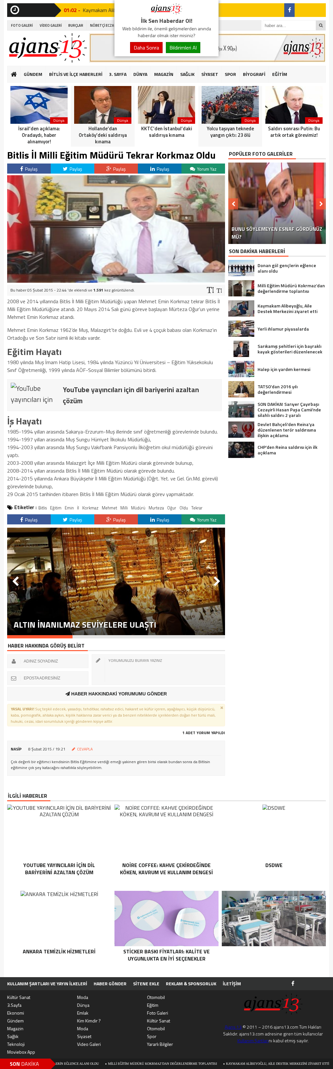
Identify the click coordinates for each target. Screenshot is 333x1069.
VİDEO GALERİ (51, 25)
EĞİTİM (279, 74)
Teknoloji (16, 1044)
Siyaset (84, 1036)
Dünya (83, 1005)
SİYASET (209, 74)
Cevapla (85, 749)
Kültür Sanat (18, 997)
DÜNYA (140, 74)
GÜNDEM (33, 74)
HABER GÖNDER (110, 983)
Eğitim (55, 508)
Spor (151, 1036)
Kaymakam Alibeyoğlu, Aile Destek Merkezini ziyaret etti (236, 1063)
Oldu (184, 508)
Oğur (171, 508)
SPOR (230, 74)
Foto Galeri (157, 1012)
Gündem (15, 1020)
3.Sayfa (14, 1005)
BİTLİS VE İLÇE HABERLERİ (75, 74)
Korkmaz (90, 508)
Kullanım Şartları (253, 1040)
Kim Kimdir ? (89, 1020)
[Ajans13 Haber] (166, 12)
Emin (69, 508)
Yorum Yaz (206, 168)
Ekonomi (15, 1012)
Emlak (82, 1012)
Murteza (156, 508)
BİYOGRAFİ (254, 74)
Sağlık (13, 1036)
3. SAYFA (118, 74)
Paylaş (31, 168)
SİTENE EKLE (146, 983)
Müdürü (138, 508)
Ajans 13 (233, 1026)
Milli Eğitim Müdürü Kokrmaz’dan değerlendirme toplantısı (121, 1063)
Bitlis (42, 508)
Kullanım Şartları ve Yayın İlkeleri (47, 983)
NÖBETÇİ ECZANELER (107, 25)
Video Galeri (89, 1044)
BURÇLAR (75, 25)
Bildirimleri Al (183, 47)
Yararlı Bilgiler (160, 1044)
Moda (82, 997)
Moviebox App (21, 1051)
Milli (124, 508)
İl (78, 508)
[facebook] (289, 10)
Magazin (15, 1028)
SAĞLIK (187, 74)
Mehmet (109, 508)
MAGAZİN (163, 74)
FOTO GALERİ (22, 25)
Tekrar (197, 508)
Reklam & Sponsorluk (191, 983)
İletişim (232, 983)
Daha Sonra (146, 47)
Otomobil (156, 997)
